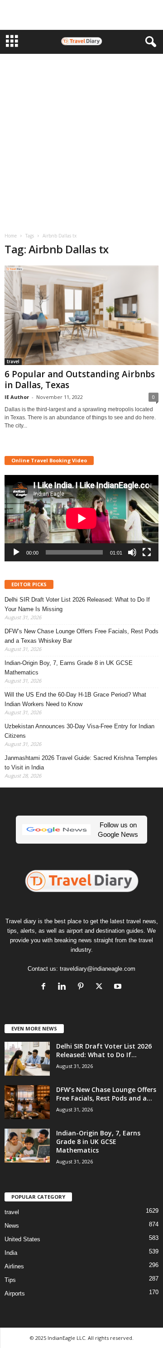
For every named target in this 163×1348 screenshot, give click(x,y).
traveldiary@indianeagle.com (97, 968)
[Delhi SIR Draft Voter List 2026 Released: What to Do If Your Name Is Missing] (27, 1059)
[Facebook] (45, 987)
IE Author (17, 397)
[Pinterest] (82, 987)
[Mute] (132, 552)
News (12, 1225)
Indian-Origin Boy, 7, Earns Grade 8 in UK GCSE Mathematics (69, 668)
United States (22, 1239)
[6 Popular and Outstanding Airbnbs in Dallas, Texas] (81, 315)
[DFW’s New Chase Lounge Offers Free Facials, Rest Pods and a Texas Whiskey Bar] (27, 1102)
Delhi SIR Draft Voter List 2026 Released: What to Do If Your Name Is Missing (77, 604)
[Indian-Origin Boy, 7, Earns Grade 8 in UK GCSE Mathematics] (27, 1146)
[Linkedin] (64, 987)
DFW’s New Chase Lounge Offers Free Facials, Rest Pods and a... (106, 1093)
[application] (81, 518)
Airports (15, 1293)
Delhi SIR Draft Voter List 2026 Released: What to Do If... (104, 1050)
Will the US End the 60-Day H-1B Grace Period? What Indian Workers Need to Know (75, 699)
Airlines (14, 1266)
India (11, 1252)
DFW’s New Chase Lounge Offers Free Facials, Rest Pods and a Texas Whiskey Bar (81, 636)
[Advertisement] (81, 15)
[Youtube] (118, 987)
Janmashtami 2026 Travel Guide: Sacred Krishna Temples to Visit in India (81, 763)
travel (13, 361)
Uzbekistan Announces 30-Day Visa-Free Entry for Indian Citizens (79, 731)
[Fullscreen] (146, 552)
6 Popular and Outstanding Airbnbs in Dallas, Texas (80, 379)
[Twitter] (101, 987)
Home (11, 236)
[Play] (16, 552)
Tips (10, 1280)
